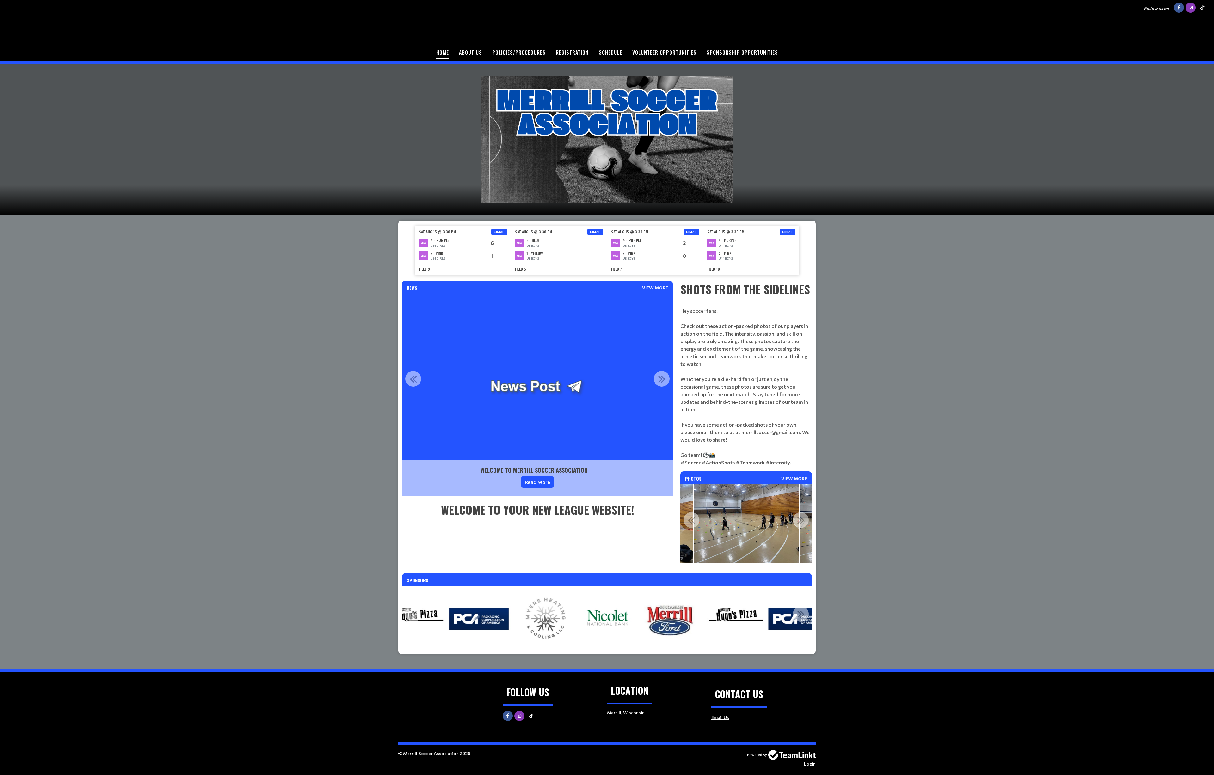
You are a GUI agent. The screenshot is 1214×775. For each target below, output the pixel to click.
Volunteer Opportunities (664, 52)
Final (499, 232)
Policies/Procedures (519, 52)
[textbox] (537, 509)
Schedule (610, 52)
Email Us (720, 717)
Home (442, 52)
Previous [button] (413, 379)
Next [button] (662, 379)
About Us (470, 52)
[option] (463, 250)
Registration (572, 52)
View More (655, 287)
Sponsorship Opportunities (742, 52)
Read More (537, 482)
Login (810, 763)
